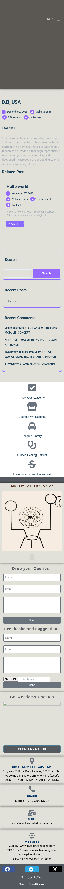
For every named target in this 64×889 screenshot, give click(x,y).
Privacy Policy (32, 877)
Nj (6, 339)
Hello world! (18, 186)
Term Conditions (32, 884)
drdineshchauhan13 (17, 327)
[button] (32, 557)
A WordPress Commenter (20, 364)
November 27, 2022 (23, 193)
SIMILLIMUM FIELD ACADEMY (32, 486)
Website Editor (44, 111)
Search (11, 260)
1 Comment (43, 199)
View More (12, 223)
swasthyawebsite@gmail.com (23, 351)
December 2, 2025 (17, 111)
